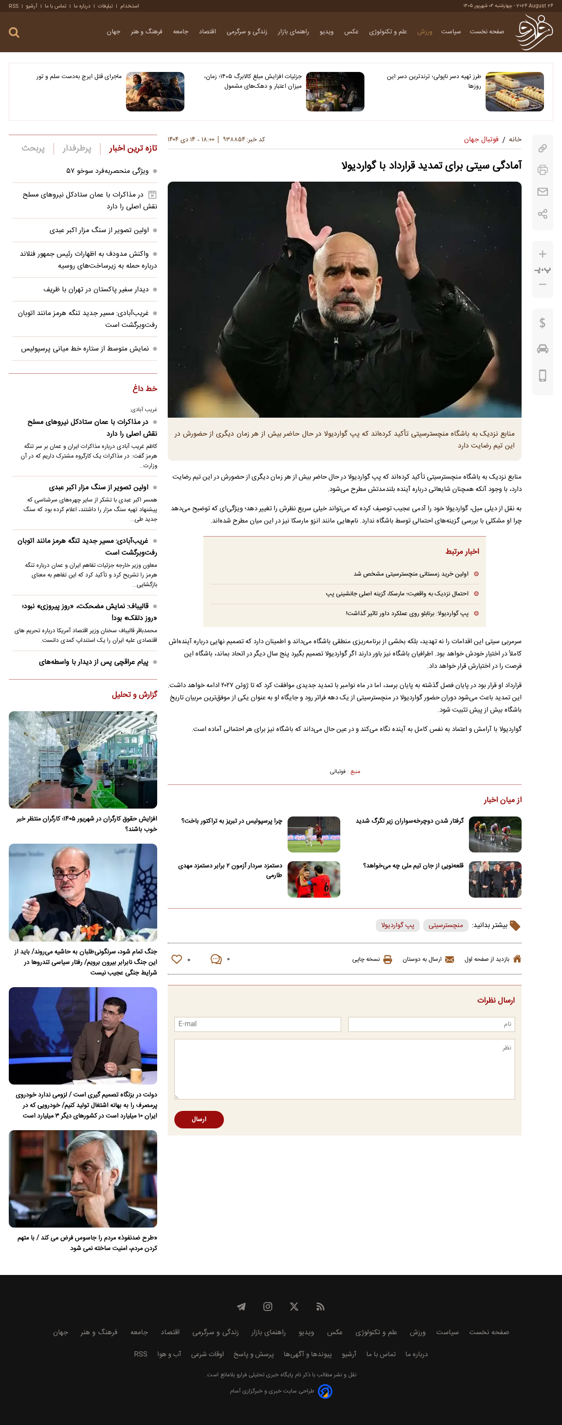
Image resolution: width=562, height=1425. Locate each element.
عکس (352, 32)
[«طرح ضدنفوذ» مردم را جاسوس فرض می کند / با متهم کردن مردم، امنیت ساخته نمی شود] (83, 1179)
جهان (114, 32)
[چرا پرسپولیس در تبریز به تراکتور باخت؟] (314, 834)
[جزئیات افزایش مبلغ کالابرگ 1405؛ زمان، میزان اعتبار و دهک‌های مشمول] (335, 91)
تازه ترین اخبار (133, 148)
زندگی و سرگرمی (248, 32)
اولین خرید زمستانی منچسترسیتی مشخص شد (410, 574)
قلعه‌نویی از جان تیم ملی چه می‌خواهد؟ (413, 866)
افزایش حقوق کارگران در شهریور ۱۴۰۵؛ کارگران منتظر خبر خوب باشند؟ (87, 824)
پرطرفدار (77, 148)
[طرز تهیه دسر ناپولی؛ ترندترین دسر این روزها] (515, 91)
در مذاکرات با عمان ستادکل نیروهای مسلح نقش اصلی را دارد (92, 428)
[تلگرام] (241, 1306)
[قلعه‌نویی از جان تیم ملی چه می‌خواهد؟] (495, 879)
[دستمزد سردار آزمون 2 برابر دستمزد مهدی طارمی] (314, 879)
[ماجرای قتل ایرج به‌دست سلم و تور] (155, 91)
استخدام (129, 6)
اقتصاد (208, 32)
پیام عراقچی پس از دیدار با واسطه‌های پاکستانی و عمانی (98, 668)
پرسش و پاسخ (254, 1354)
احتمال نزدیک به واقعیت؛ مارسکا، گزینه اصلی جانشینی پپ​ (397, 594)
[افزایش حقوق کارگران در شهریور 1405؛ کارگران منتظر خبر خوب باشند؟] (83, 760)
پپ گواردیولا (397, 925)
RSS (13, 6)
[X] (294, 1306)
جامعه (181, 32)
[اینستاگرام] (268, 1306)
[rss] (320, 1306)
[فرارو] (534, 32)
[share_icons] (543, 214)
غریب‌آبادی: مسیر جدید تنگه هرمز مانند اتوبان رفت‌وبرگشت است (87, 547)
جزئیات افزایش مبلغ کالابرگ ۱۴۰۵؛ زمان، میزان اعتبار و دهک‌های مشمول (252, 81)
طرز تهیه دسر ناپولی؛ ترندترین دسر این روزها (434, 81)
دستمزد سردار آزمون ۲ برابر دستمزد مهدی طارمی (230, 871)
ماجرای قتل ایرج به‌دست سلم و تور (79, 77)
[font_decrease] (543, 284)
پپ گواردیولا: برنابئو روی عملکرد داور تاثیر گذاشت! (407, 614)
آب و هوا (169, 1354)
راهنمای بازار (294, 32)
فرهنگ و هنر (147, 32)
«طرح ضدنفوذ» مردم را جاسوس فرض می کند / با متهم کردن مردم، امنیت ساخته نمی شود (87, 1243)
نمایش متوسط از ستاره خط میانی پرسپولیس (85, 349)
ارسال (199, 1119)
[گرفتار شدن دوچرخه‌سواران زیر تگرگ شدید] (495, 834)
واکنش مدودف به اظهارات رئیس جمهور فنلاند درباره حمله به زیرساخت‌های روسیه (88, 260)
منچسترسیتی (446, 925)
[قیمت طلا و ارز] (542, 325)
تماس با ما (55, 6)
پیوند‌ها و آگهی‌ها (308, 1354)
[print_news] (542, 170)
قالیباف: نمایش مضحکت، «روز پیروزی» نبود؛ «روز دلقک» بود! (89, 612)
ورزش (425, 32)
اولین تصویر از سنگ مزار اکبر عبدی (99, 230)
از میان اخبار (503, 800)
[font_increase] (543, 254)
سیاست (451, 32)
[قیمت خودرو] (542, 351)
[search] (14, 32)
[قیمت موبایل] (543, 378)
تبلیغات (105, 6)
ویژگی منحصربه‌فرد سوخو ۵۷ (108, 171)
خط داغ (145, 389)
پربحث (33, 148)
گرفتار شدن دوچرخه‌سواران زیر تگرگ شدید (410, 821)
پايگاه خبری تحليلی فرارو (264, 1375)
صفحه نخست (487, 32)
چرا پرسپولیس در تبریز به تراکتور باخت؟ (231, 821)
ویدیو (327, 32)
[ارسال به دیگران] (542, 191)
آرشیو (31, 6)
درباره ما (82, 6)
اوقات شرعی (207, 1354)
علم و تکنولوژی (389, 32)
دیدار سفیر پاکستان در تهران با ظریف (96, 290)
